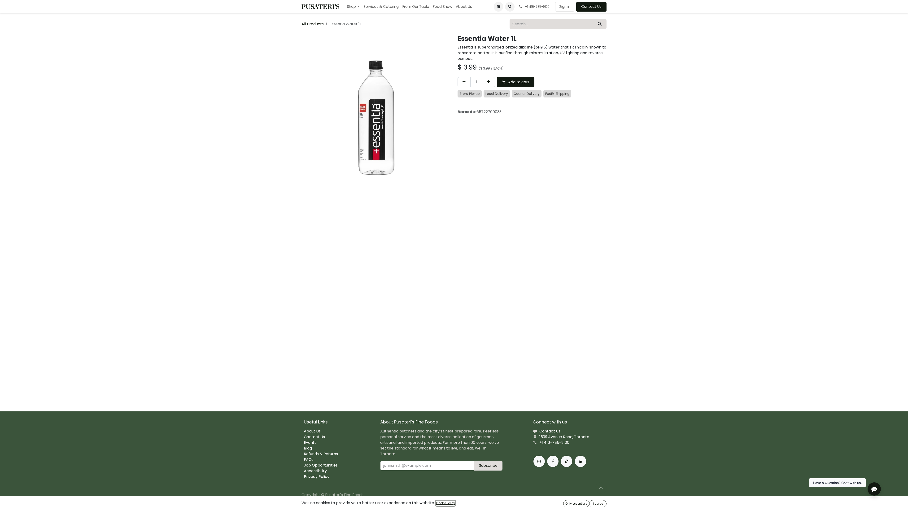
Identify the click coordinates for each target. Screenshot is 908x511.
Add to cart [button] (518, 82)
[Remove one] (464, 82)
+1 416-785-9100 (554, 442)
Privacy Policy (316, 476)
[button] (510, 6)
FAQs (309, 459)
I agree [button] (598, 504)
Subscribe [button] (488, 465)
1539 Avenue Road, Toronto (564, 437)
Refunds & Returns (321, 454)
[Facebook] (553, 461)
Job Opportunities (321, 465)
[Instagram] (539, 461)
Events (310, 442)
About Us (312, 431)
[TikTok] (566, 461)
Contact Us (591, 6)
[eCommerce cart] (498, 6)
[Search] (600, 24)
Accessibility (315, 471)
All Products (312, 24)
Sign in (564, 6)
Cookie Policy (445, 503)
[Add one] (488, 82)
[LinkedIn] (580, 461)
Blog (308, 448)
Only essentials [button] (576, 504)
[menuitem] (353, 6)
